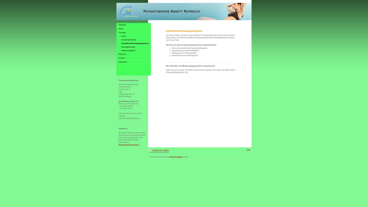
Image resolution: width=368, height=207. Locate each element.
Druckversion (157, 150)
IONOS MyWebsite (176, 157)
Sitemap (166, 150)
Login (248, 150)
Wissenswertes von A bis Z (129, 145)
